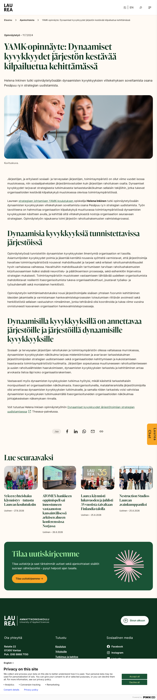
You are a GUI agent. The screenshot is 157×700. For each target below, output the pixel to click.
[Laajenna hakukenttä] (141, 7)
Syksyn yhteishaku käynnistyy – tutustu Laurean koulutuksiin (20, 500)
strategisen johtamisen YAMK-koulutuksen (46, 201)
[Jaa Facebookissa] (67, 431)
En (132, 7)
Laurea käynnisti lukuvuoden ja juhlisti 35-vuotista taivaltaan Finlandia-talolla (97, 502)
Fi (125, 7)
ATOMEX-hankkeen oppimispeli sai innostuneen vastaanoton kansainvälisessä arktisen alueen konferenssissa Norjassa (57, 511)
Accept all (135, 676)
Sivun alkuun (137, 620)
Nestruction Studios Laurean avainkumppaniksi (134, 500)
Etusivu (8, 20)
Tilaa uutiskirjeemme (28, 578)
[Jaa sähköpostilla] (92, 431)
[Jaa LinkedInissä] (75, 431)
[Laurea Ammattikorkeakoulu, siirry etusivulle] (8, 7)
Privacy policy (31, 690)
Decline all (134, 682)
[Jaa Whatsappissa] (84, 431)
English (8, 663)
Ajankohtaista (27, 20)
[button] (150, 7)
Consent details (11, 690)
